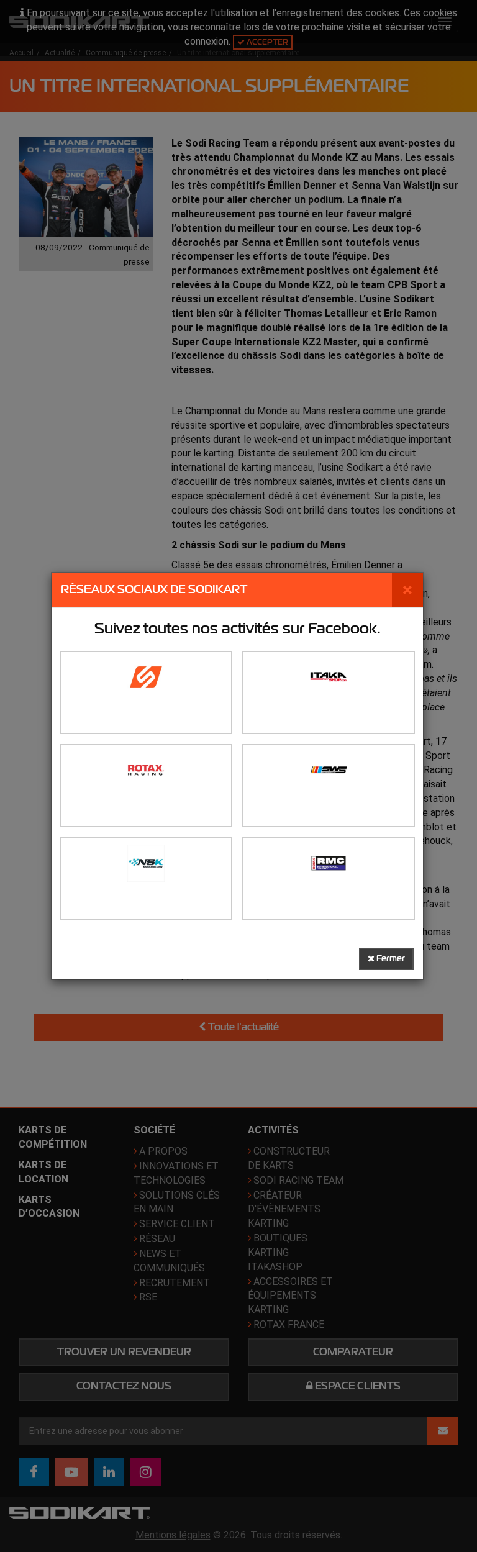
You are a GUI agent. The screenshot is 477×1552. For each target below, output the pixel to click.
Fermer (390, 958)
